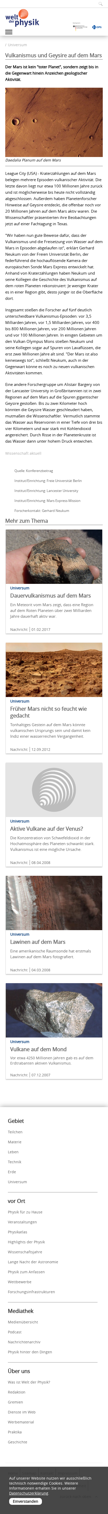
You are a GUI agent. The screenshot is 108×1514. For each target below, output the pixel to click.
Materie (14, 1141)
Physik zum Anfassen (26, 1271)
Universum (17, 44)
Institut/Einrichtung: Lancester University (46, 490)
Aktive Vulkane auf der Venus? (46, 828)
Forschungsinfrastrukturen (31, 1291)
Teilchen (15, 1131)
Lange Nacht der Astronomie (33, 1261)
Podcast (14, 1331)
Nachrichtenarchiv (24, 1341)
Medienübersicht (23, 1321)
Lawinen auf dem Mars (38, 941)
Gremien (15, 1402)
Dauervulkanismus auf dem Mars (50, 595)
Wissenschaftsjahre (25, 1251)
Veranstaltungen (22, 1221)
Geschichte (17, 1441)
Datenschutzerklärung (28, 1493)
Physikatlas (17, 1231)
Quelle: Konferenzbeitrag (33, 470)
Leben (13, 1151)
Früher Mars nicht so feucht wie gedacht (48, 712)
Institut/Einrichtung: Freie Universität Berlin (48, 480)
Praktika (15, 1431)
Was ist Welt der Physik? (29, 1382)
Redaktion (16, 1392)
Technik (14, 1161)
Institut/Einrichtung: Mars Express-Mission (47, 500)
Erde (12, 1171)
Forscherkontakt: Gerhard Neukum (41, 510)
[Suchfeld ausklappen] (99, 4)
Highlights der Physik (26, 1241)
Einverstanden (25, 1501)
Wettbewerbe (19, 1281)
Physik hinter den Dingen (30, 1351)
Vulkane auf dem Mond (38, 1049)
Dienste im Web (22, 1412)
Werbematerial (21, 1421)
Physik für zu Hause (25, 1211)
